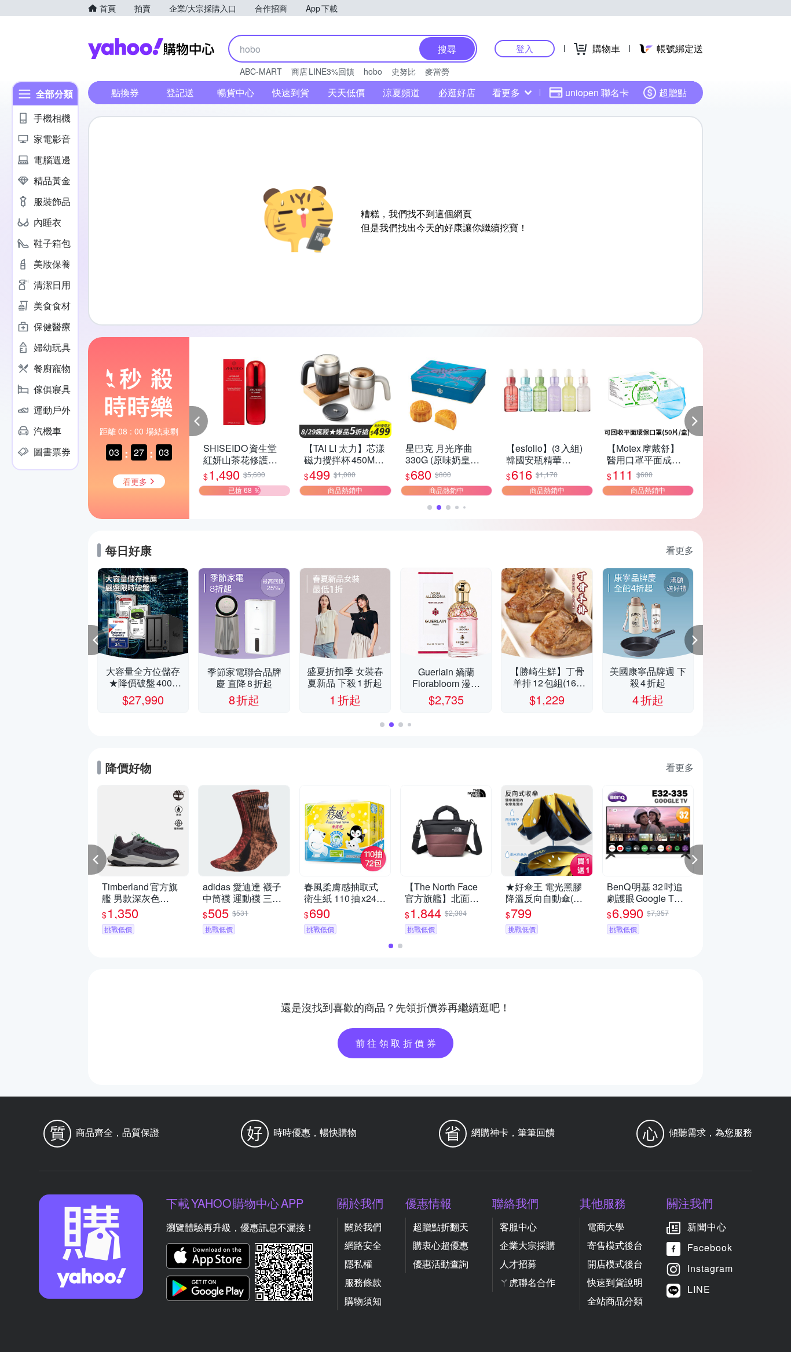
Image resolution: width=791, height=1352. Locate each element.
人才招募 (518, 1263)
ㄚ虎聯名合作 (527, 1282)
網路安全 (363, 1245)
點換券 (125, 92)
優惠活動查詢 (440, 1263)
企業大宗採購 (527, 1245)
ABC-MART (261, 71)
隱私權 (358, 1263)
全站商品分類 (615, 1300)
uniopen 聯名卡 (597, 92)
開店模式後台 (615, 1263)
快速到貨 (290, 92)
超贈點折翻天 (440, 1226)
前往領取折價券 (397, 1043)
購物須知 (363, 1300)
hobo (373, 71)
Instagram (710, 1268)
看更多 (506, 92)
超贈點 (673, 92)
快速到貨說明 (615, 1282)
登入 (524, 48)
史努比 (403, 71)
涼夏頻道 (401, 92)
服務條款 (363, 1282)
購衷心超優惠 (440, 1245)
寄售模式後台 (615, 1245)
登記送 (180, 92)
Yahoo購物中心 (151, 49)
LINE (699, 1289)
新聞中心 (707, 1226)
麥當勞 (437, 71)
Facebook (710, 1247)
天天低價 (346, 92)
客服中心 (518, 1226)
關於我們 (363, 1226)
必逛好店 (456, 92)
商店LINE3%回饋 (322, 71)
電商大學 (605, 1226)
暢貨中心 (235, 92)
